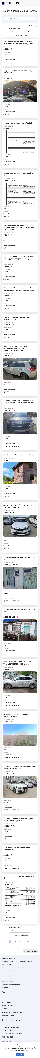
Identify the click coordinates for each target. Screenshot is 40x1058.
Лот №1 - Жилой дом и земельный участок (19, 455)
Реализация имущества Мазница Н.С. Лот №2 (19, 558)
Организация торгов (7, 964)
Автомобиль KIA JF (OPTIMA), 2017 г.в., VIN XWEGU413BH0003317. (19, 506)
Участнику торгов (7, 976)
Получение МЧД (6, 987)
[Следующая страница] (31, 941)
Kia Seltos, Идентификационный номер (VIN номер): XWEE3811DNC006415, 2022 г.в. (18, 403)
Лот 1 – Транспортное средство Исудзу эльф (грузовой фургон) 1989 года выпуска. (18, 259)
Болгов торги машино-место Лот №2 (17, 123)
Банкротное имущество (8, 995)
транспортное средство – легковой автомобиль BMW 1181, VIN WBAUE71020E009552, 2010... (17, 348)
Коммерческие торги (7, 973)
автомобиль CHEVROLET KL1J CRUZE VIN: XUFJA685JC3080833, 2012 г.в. (18, 663)
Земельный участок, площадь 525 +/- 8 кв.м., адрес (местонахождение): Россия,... (19, 43)
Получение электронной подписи (11, 984)
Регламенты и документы (9, 1015)
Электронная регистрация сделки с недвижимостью (16, 967)
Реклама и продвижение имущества (11, 970)
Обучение (4, 1008)
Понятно (20, 1054)
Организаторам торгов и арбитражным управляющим (17, 961)
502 (28, 941)
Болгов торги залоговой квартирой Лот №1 (18, 174)
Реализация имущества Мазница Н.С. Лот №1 (19, 610)
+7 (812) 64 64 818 (8, 1030)
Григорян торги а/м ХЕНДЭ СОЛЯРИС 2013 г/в (19, 878)
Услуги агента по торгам (8, 981)
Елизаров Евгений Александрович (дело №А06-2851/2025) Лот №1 (19, 767)
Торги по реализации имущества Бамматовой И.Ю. (16, 318)
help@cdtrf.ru (6, 1041)
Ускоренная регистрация (8, 978)
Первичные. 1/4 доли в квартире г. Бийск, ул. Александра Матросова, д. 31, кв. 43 (19, 289)
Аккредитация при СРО (8, 1005)
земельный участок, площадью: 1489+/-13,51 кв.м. (16, 715)
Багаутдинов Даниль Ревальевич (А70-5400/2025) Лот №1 (18, 849)
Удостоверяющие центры (9, 1023)
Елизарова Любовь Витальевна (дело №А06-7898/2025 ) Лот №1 (18, 820)
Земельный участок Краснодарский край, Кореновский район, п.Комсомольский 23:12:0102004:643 (19, 227)
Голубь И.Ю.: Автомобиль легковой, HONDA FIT (17, 72)
